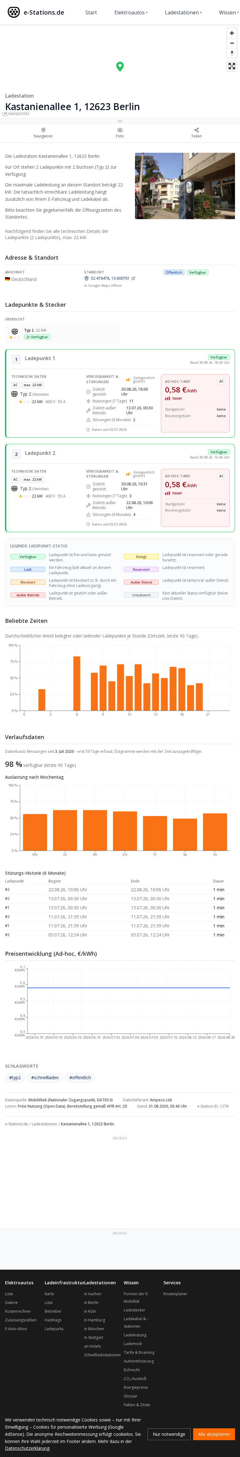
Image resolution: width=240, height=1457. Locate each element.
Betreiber (53, 1311)
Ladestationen (183, 12)
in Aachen (92, 1293)
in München (94, 1328)
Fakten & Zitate (137, 1404)
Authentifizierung (139, 1361)
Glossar (131, 1396)
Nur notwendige (169, 1434)
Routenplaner (175, 1293)
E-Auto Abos (16, 1328)
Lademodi (133, 1343)
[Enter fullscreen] (232, 66)
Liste (9, 1293)
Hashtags (53, 1320)
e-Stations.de (16, 1124)
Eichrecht (132, 1370)
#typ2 (15, 1077)
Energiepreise (136, 1387)
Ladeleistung (135, 1335)
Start (91, 12)
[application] (120, 683)
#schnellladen (45, 1077)
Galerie (11, 1302)
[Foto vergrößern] (185, 186)
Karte (49, 1293)
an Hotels (92, 1346)
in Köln (90, 1311)
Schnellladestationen (102, 1355)
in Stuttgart (93, 1337)
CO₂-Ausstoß (135, 1378)
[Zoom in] (232, 33)
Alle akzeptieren (214, 1434)
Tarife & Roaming (139, 1352)
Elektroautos (131, 12)
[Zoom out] (232, 43)
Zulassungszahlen (21, 1320)
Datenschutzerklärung (27, 1448)
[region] (120, 71)
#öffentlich (80, 1077)
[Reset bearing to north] (232, 53)
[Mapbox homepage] (15, 113)
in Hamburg (94, 1320)
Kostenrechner (18, 1311)
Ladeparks (54, 1328)
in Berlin (91, 1302)
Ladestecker (134, 1310)
